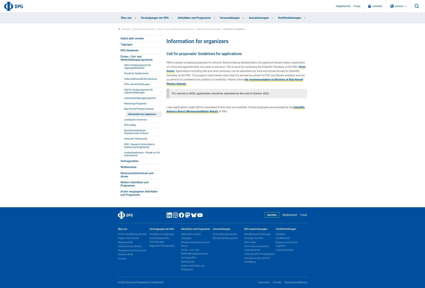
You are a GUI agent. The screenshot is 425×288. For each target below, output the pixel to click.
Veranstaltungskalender (225, 234)
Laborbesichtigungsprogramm (140, 98)
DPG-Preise (250, 242)
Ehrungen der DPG (253, 238)
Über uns (126, 17)
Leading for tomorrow (135, 119)
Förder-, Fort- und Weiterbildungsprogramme (176, 29)
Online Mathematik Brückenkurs (140, 79)
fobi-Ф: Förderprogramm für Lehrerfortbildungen (138, 91)
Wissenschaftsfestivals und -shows (138, 175)
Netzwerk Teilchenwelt (135, 138)
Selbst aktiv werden (132, 38)
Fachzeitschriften (285, 250)
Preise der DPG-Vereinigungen (259, 254)
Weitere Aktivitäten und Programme (134, 184)
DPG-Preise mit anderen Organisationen (256, 248)
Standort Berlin (125, 254)
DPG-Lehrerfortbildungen (137, 84)
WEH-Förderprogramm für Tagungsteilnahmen (137, 66)
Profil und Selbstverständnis (132, 234)
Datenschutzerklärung (295, 282)
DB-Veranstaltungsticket (225, 238)
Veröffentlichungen (289, 17)
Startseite (125, 29)
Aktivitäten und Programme (194, 17)
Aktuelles (280, 234)
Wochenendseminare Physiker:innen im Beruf (136, 132)
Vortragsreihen (129, 161)
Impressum (264, 282)
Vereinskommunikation (130, 246)
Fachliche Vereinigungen (161, 234)
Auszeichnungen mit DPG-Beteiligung (257, 260)
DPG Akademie (129, 50)
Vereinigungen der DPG (155, 17)
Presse (356, 6)
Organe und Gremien (128, 238)
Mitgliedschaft (343, 6)
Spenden (272, 215)
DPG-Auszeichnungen (255, 229)
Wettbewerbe (128, 167)
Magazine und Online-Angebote (287, 244)
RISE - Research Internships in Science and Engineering (139, 146)
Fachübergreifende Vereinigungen (159, 240)
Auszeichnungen (259, 17)
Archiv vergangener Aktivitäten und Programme (139, 193)
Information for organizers (142, 114)
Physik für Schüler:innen (136, 73)
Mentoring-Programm (135, 103)
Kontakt (122, 258)
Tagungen (126, 44)
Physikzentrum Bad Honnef (132, 250)
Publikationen (283, 238)
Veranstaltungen (230, 17)
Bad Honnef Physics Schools (209, 29)
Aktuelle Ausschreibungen (257, 234)
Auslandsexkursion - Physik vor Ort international (142, 154)
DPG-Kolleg (130, 125)
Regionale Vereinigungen (162, 245)
